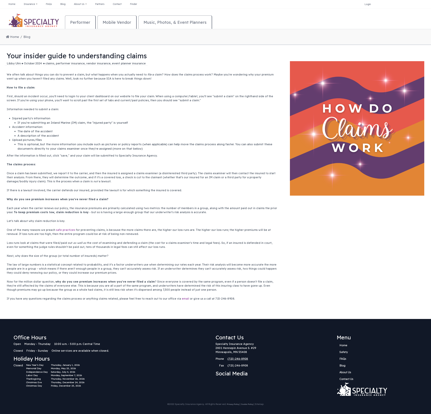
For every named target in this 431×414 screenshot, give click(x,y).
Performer (80, 22)
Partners (99, 4)
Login (367, 4)
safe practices (65, 230)
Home (11, 4)
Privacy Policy (233, 404)
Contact (117, 4)
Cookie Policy (247, 404)
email (185, 298)
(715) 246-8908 (237, 358)
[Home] (33, 22)
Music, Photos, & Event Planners (175, 22)
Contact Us (346, 379)
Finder (133, 4)
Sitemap (259, 404)
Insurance (30, 4)
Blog (62, 4)
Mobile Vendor (117, 22)
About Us (79, 4)
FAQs (49, 4)
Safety (343, 352)
